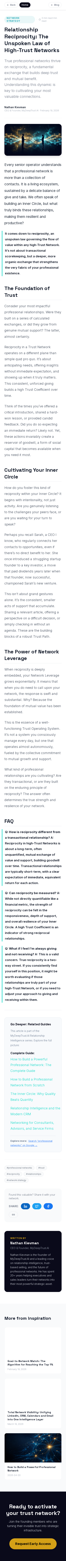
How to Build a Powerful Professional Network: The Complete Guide (30, 1065)
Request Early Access (33, 1544)
